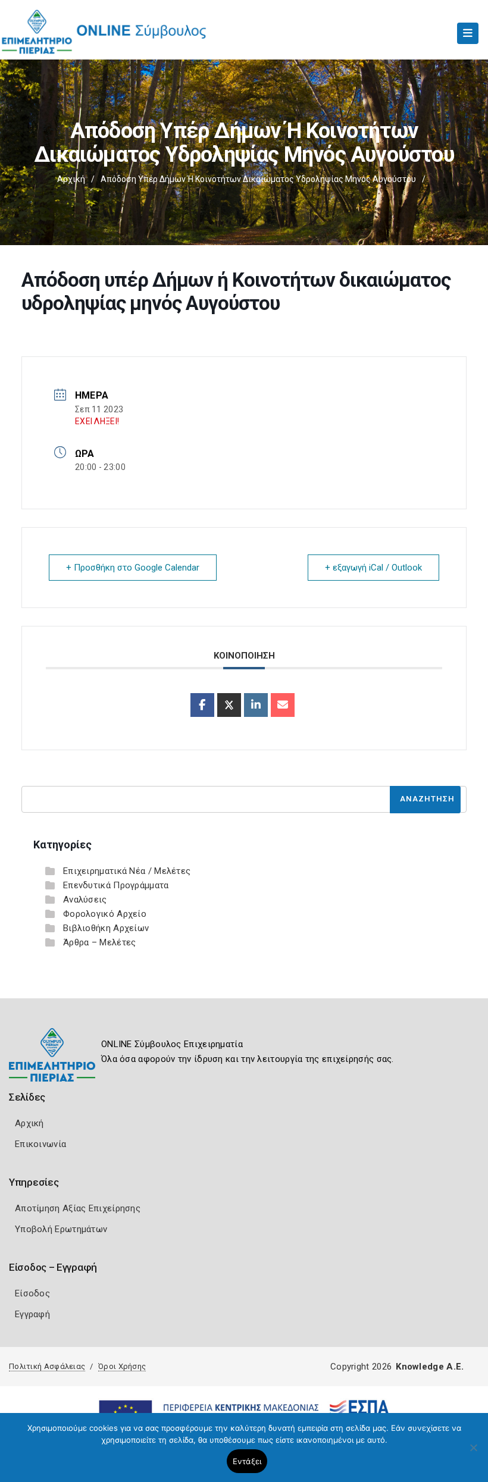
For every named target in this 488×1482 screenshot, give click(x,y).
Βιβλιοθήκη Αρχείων (106, 928)
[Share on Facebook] (202, 705)
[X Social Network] (229, 705)
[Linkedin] (256, 705)
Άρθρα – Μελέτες (99, 942)
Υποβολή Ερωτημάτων (61, 1229)
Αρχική (71, 179)
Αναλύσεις (85, 899)
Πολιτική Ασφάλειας (47, 1366)
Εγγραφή (32, 1314)
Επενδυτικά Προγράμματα (116, 885)
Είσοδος (32, 1293)
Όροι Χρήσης (122, 1366)
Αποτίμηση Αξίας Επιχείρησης (77, 1208)
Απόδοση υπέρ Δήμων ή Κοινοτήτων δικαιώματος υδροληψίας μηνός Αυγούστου (258, 179)
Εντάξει (247, 1461)
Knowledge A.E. (430, 1366)
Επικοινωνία (40, 1144)
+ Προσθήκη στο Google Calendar (132, 567)
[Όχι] (473, 1453)
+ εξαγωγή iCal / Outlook (373, 567)
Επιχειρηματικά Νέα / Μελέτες (126, 871)
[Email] (283, 705)
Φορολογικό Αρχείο (104, 913)
